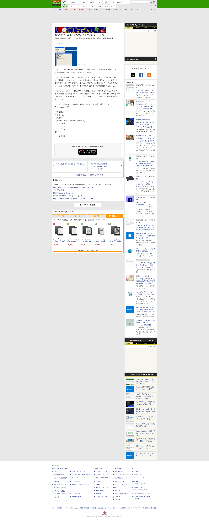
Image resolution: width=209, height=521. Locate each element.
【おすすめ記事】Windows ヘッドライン (143, 374)
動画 (131, 9)
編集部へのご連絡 (97, 508)
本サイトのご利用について (59, 508)
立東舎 (98, 481)
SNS (125, 9)
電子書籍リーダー (115, 216)
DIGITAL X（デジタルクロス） (81, 484)
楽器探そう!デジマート (103, 474)
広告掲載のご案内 (85, 508)
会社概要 (123, 508)
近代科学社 (97, 493)
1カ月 (153, 27)
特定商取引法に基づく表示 (150, 508)
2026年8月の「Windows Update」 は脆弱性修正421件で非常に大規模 (145, 396)
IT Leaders (57, 481)
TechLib (117, 499)
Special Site (134, 59)
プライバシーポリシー (111, 508)
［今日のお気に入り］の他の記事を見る (87, 175)
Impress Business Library (79, 478)
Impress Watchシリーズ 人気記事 (141, 340)
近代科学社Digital (101, 496)
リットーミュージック (102, 471)
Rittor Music (98, 468)
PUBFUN (135, 481)
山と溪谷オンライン (102, 487)
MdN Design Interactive (122, 493)
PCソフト (78, 216)
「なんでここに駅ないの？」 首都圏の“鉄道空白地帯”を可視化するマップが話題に (146, 281)
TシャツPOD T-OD (102, 478)
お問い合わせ (73, 508)
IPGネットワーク (137, 487)
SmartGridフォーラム (78, 471)
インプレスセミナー (78, 481)
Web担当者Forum (59, 474)
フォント (138, 9)
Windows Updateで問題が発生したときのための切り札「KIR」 (145, 433)
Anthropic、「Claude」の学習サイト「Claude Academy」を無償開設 (145, 323)
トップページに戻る (87, 205)
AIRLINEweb (119, 471)
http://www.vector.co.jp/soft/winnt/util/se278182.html (73, 187)
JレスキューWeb (120, 481)
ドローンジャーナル (60, 484)
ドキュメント (117, 9)
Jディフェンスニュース (122, 474)
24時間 (137, 27)
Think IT (56, 471)
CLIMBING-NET (101, 490)
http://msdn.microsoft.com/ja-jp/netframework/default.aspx (75, 199)
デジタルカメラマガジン (61, 493)
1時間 (128, 27)
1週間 (145, 27)
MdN (114, 487)
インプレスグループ (134, 508)
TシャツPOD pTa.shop (141, 490)
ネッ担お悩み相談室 (60, 487)
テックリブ (116, 497)
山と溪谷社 (97, 484)
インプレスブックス (78, 493)
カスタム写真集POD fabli (142, 493)
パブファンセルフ (139, 484)
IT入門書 (97, 216)
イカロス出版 (117, 468)
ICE (133, 468)
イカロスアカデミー (121, 484)
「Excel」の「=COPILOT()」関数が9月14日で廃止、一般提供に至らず (146, 381)
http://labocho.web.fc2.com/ (63, 193)
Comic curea (138, 474)
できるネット (58, 497)
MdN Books (118, 490)
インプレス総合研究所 (60, 478)
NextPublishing (76, 496)
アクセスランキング (137, 25)
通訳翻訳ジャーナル (121, 478)
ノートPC (60, 216)
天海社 (136, 471)
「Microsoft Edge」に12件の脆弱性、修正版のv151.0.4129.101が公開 (145, 251)
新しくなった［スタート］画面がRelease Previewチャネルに (145, 411)
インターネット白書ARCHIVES (63, 500)
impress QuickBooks (140, 478)
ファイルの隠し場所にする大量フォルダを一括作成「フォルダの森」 (98, 166)
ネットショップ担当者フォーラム (82, 474)
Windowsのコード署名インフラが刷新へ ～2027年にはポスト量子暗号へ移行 (146, 236)
